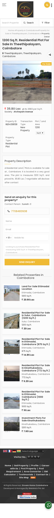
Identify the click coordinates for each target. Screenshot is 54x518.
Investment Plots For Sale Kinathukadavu (34, 419)
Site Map (24, 477)
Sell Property (21, 465)
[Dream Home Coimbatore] (25, 9)
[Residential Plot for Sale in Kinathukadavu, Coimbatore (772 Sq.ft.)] (12, 373)
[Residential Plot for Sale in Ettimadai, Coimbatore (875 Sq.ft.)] (12, 347)
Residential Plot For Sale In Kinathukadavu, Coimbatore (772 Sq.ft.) (36, 368)
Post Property (28, 468)
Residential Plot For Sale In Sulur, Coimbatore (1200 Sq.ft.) (36, 315)
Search (30, 22)
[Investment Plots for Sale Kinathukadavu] (12, 424)
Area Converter (32, 471)
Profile (35, 465)
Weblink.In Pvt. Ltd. (37, 488)
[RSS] (33, 477)
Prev (6, 82)
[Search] (47, 5)
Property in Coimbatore (26, 30)
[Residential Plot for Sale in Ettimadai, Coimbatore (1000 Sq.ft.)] (12, 401)
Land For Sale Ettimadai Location (35, 287)
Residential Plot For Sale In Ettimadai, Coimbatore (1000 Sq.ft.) (36, 395)
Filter (47, 22)
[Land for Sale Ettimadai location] (12, 293)
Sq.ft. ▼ (40, 133)
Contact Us (42, 474)
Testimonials (26, 474)
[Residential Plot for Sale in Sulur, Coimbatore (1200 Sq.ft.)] (12, 321)
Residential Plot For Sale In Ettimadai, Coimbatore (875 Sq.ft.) (36, 342)
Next (48, 82)
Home (11, 30)
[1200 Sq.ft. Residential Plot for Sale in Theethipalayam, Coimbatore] (27, 99)
